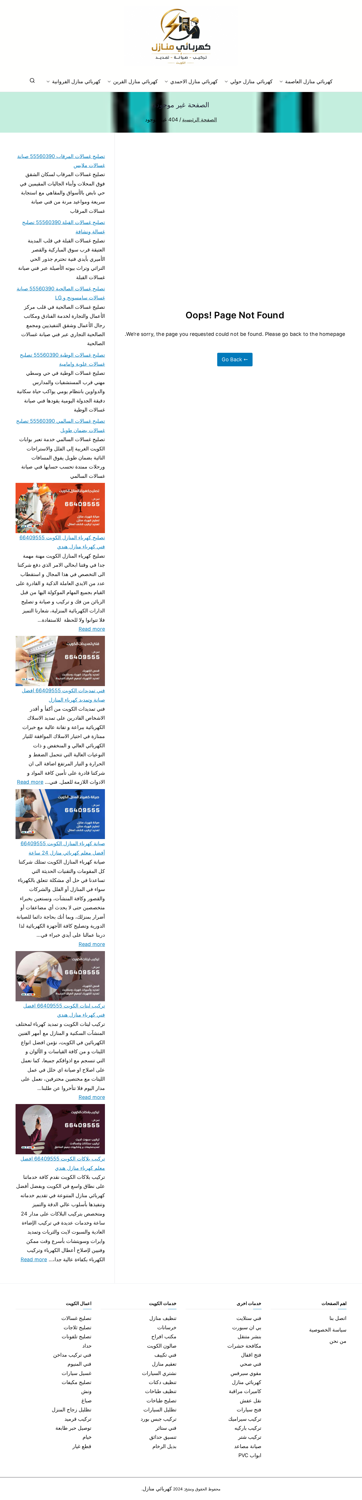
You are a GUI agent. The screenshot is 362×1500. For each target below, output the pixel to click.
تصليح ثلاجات (77, 1327)
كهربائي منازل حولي (251, 81)
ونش (86, 1391)
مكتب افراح (163, 1336)
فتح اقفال (251, 1355)
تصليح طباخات (161, 1400)
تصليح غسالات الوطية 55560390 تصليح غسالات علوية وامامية (62, 359)
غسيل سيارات (76, 1373)
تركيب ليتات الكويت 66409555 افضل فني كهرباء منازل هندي (64, 1010)
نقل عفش (250, 1400)
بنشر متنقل (249, 1336)
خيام (87, 1437)
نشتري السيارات (159, 1373)
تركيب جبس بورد (158, 1419)
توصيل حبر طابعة (73, 1428)
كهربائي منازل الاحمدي (194, 81)
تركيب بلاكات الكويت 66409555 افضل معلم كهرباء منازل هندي (62, 1163)
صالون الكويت (161, 1346)
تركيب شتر (249, 1437)
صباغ (86, 1400)
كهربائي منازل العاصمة (309, 81)
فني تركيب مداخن (72, 1355)
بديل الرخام (164, 1446)
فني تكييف (165, 1355)
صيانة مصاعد (247, 1446)
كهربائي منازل (246, 1382)
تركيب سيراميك (244, 1419)
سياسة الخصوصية (327, 1330)
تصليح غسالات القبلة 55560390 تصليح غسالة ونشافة (63, 226)
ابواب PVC (250, 1455)
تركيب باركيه (247, 1428)
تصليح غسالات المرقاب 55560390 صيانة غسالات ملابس (61, 160)
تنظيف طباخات (160, 1391)
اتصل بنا (337, 1318)
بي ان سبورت (246, 1327)
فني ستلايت (248, 1318)
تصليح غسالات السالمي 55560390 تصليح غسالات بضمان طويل (60, 425)
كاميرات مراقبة (245, 1391)
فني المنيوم (79, 1364)
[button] (282, 81)
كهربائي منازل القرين (135, 81)
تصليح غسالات (76, 1318)
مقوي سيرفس (245, 1373)
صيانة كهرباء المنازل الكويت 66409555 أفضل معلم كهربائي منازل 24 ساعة (63, 847)
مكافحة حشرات (244, 1346)
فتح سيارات (249, 1410)
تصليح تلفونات (76, 1336)
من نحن (337, 1341)
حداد (87, 1346)
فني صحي (250, 1364)
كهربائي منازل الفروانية (76, 81)
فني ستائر (166, 1428)
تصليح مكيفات (76, 1382)
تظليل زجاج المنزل (71, 1410)
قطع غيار (81, 1446)
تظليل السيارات (159, 1410)
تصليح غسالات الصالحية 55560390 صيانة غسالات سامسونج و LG (61, 293)
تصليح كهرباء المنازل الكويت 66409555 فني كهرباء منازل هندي (62, 542)
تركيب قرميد (77, 1419)
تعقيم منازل (164, 1364)
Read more (92, 628)
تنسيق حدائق (162, 1437)
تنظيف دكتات (162, 1382)
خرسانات (166, 1327)
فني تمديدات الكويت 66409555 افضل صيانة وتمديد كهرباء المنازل (63, 694)
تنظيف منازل (162, 1318)
